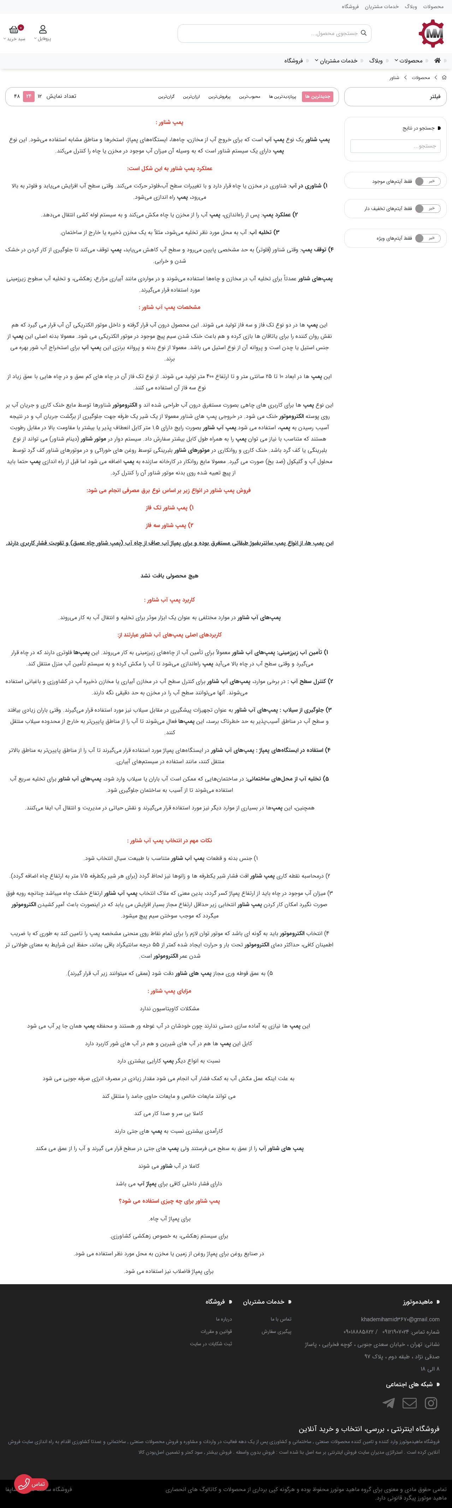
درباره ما (224, 1319)
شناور (394, 78)
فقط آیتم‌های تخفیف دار (388, 209)
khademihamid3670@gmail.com (400, 1319)
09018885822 (359, 1332)
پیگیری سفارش (276, 1331)
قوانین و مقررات (216, 1331)
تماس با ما (281, 1319)
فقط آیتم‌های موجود (392, 181)
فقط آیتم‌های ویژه (394, 238)
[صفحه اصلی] (444, 78)
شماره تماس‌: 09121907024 (411, 1332)
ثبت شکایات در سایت (211, 1344)
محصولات (411, 60)
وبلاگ (376, 60)
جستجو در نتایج (419, 127)
